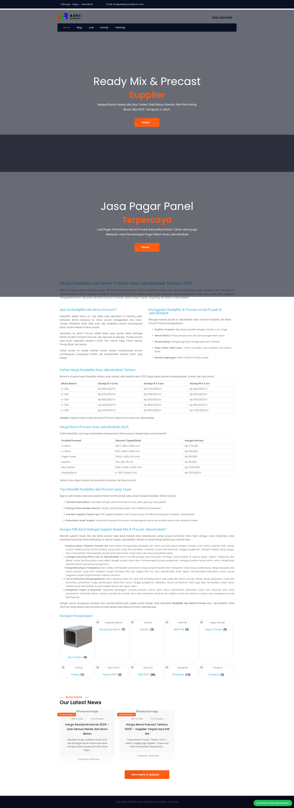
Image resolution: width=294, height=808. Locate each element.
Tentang (120, 27)
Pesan (145, 122)
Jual (91, 27)
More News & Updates (145, 774)
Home (66, 27)
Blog (79, 27)
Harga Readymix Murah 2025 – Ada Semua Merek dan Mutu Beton (87, 729)
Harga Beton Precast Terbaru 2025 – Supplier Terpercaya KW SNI (147, 729)
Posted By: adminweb (88, 759)
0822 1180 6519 (222, 18)
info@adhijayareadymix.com (128, 4)
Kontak (104, 27)
